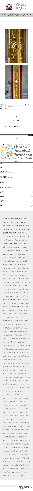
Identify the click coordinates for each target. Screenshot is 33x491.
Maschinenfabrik (21, 390)
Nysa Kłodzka (16, 398)
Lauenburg (13, 292)
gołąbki (7, 345)
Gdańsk (27, 229)
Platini (9, 402)
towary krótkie (5, 465)
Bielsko (22, 233)
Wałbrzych (13, 246)
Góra (18, 376)
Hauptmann (21, 377)
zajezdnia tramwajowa (18, 472)
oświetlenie (27, 349)
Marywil (18, 278)
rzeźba (27, 310)
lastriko (13, 306)
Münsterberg (14, 257)
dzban (16, 429)
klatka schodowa (10, 218)
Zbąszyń (17, 282)
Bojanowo (4, 366)
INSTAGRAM (8, 14)
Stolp (21, 239)
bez (11, 342)
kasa (17, 436)
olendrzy (25, 450)
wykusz (25, 471)
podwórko (9, 226)
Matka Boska (4, 391)
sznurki (15, 464)
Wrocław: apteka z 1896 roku (4, 171)
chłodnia (9, 426)
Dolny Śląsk (4, 320)
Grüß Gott (10, 376)
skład (23, 352)
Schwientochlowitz (25, 408)
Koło (28, 384)
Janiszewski (14, 380)
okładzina (26, 307)
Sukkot (26, 412)
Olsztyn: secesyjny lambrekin (3, 176)
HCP (3, 377)
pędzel (27, 457)
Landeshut (20, 324)
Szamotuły (8, 282)
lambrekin (4, 240)
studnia (23, 236)
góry (11, 345)
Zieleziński (25, 419)
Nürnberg (20, 398)
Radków (4, 405)
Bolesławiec (4, 288)
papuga (25, 451)
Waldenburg (8, 246)
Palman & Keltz (5, 401)
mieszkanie (14, 307)
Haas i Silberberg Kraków (9, 377)
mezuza (13, 267)
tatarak (19, 464)
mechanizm (16, 444)
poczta (25, 454)
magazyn (22, 443)
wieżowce (4, 355)
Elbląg (23, 275)
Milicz (14, 327)
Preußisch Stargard (6, 331)
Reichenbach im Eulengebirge (7, 264)
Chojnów (17, 288)
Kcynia (24, 383)
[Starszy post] (32, 116)
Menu (3, 14)
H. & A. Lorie (22, 376)
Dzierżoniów (8, 261)
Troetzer (11, 415)
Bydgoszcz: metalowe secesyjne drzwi (5, 186)
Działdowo (9, 320)
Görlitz (17, 261)
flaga (20, 430)
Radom (23, 232)
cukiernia (13, 426)
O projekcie (16, 15)
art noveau (17, 219)
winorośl (4, 314)
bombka (26, 423)
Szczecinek (9, 299)
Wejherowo (24, 338)
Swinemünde (4, 299)
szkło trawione (5, 233)
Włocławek (17, 250)
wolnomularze (5, 471)
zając (17, 314)
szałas (8, 464)
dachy (26, 282)
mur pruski (17, 267)
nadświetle (21, 271)
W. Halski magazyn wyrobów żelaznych (22, 416)
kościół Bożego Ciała (6, 440)
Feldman (25, 370)
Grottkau (15, 289)
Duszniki (10, 369)
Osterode (21, 328)
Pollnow (17, 402)
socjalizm (24, 461)
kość (11, 440)
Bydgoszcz (7, 225)
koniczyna (24, 437)
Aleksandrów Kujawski (11, 359)
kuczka (13, 271)
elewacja (10, 233)
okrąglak (17, 450)
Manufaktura (8, 390)
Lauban (24, 324)
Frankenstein (21, 320)
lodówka (4, 443)
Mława (18, 394)
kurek (28, 440)
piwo (10, 454)
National (4, 397)
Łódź (3, 225)
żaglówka (26, 356)
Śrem (3, 274)
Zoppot (18, 246)
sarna (10, 461)
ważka (15, 313)
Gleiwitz (10, 243)
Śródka (26, 355)
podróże (19, 254)
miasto (4, 307)
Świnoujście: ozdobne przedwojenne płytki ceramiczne (7, 172)
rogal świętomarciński (16, 458)
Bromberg (27, 225)
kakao (10, 436)
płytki (7, 229)
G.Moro (4, 373)
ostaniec (7, 451)
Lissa (13, 253)
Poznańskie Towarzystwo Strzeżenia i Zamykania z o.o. (10, 404)
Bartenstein (18, 363)
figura (17, 430)
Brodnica (21, 366)
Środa (7, 475)
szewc (11, 464)
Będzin (4, 275)
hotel (17, 345)
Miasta (18, 14)
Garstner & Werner (13, 373)
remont (6, 458)
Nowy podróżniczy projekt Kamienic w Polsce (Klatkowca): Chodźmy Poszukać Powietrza (16, 144)
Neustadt (19, 257)
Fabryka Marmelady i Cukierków (18, 370)
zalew (28, 472)
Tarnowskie (19, 299)
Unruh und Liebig (5, 416)
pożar (7, 457)
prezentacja (12, 457)
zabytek (8, 472)
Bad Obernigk (5, 363)
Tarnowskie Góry (24, 299)
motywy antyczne (21, 349)
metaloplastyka (23, 348)
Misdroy (22, 278)
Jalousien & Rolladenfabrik (7, 380)
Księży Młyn (4, 387)
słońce (22, 260)
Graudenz (23, 243)
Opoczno (17, 328)
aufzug (9, 422)
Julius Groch (4, 383)
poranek (4, 457)
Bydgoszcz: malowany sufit (3, 182)
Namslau (20, 395)
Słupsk (25, 239)
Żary (11, 247)
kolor (20, 437)
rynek (7, 285)
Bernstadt (23, 274)
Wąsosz (4, 419)
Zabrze (22, 250)
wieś (8, 468)
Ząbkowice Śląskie (23, 341)
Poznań (13, 219)
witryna (13, 106)
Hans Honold (16, 377)
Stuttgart (21, 412)
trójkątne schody (10, 313)
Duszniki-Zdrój (15, 369)
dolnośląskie (27, 426)
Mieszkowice (9, 327)
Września (28, 268)
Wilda (16, 253)
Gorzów (26, 233)
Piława (23, 401)
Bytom (14, 232)
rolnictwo (22, 458)
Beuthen (10, 232)
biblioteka (4, 303)
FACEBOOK (14, 14)
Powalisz (21, 402)
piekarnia (26, 267)
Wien (28, 338)
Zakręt (10, 419)
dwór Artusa (11, 429)
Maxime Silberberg (10, 391)
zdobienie (13, 355)
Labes (3, 292)
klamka (8, 260)
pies (7, 454)
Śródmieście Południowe (19, 475)
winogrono (18, 285)
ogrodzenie (21, 307)
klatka (29, 253)
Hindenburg (25, 247)
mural (11, 254)
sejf (19, 352)
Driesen (16, 275)
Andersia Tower (19, 359)
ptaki (18, 233)
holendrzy (21, 433)
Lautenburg (27, 387)
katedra (4, 260)
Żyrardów (22, 356)
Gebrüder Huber (23, 373)
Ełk (13, 320)
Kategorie (24, 14)
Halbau (4, 321)
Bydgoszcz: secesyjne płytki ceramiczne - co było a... (6, 187)
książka (20, 440)
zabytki (12, 472)
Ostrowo (23, 257)
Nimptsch (23, 397)
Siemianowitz (20, 264)
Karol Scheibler (19, 383)
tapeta (12, 268)
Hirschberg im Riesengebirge (24, 261)
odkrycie (4, 450)
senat (17, 461)
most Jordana (11, 349)
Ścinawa (4, 475)
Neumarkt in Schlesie (10, 397)
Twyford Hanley (21, 415)
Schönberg (4, 409)
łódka (24, 314)
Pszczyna (15, 331)
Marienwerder (13, 278)
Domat (7, 369)
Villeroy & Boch (11, 338)
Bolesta (8, 366)
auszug (13, 422)
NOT (21, 394)
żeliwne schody (5, 232)
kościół (9, 271)
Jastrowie (26, 380)
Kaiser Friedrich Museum (11, 383)
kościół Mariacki (5, 306)
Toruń (25, 226)
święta (14, 356)
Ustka (10, 416)
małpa (12, 444)
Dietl (3, 369)
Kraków (12, 225)
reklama (4, 222)
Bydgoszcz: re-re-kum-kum (3, 181)
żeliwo (23, 229)
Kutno (9, 387)
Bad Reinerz (10, 363)
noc (17, 307)
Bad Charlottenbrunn (22, 362)
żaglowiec (7, 274)
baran (21, 422)
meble (7, 254)
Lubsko (17, 292)
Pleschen (7, 296)
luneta (12, 443)
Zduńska (4, 341)
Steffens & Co (23, 409)
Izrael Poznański (25, 321)
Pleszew (11, 296)
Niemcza (19, 397)
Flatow (16, 320)
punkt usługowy (5, 310)
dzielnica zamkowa (21, 429)
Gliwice (15, 243)
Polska (28, 257)
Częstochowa (16, 247)
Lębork (21, 292)
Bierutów (28, 274)
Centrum (4, 261)
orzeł (29, 450)
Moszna (22, 327)
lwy (19, 443)
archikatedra (5, 422)
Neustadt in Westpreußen (6, 328)
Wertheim (13, 282)
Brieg (25, 260)
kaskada (24, 436)
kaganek (27, 345)
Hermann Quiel (27, 377)
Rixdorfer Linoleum (23, 405)
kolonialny (4, 271)
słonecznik (4, 313)
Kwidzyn (8, 278)
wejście (14, 285)
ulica (27, 236)
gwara (8, 433)
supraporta (7, 268)
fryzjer (27, 303)
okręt (21, 450)
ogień (8, 450)
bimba (8, 303)
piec (10, 229)
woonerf (10, 471)
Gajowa (7, 373)
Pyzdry (25, 404)
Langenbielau (8, 292)
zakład (24, 472)
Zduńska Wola (9, 341)
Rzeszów (19, 268)
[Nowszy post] (0, 116)
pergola (4, 454)
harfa (17, 433)
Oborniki (13, 328)
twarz (20, 465)
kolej (17, 437)
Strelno (13, 412)
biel (27, 422)
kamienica (4, 218)
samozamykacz (5, 461)
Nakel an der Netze (26, 292)
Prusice (11, 331)
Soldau (4, 335)
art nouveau (20, 226)
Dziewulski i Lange (5, 289)
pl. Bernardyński (14, 454)
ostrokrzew (12, 451)
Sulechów (4, 282)
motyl (16, 349)
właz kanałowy (24, 285)
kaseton (20, 436)
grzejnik (4, 433)
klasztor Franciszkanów (10, 437)
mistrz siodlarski (26, 444)
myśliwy (14, 447)
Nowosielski (10, 398)
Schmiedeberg (27, 296)
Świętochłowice (26, 475)
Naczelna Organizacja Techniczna (8, 395)
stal (28, 461)
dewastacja (21, 426)
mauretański (18, 348)
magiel (9, 348)
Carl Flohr (17, 240)
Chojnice (13, 288)
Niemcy (16, 397)
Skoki (12, 409)
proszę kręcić (22, 457)
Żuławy (18, 356)
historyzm (24, 253)
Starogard (22, 335)
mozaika (14, 260)
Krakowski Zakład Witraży (7, 253)
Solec (7, 335)
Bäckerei (20, 317)
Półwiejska (20, 331)
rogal (10, 458)
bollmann (21, 423)
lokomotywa (4, 348)
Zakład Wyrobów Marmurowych (18, 419)
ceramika (14, 342)
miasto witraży (8, 307)
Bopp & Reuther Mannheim (15, 366)
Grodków (11, 289)
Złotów (4, 342)
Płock (12, 281)
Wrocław (20, 222)
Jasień (18, 380)
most (7, 349)
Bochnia (8, 317)
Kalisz (22, 240)
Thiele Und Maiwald (5, 415)
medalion (21, 444)
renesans (16, 310)
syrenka (4, 464)
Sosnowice (17, 335)
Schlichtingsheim (5, 408)
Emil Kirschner (27, 369)
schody (25, 222)
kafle (20, 218)
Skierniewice (25, 334)
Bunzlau (9, 288)
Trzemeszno (16, 415)
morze (3, 349)
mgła (28, 348)
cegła (11, 303)
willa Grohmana (23, 468)
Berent (27, 363)
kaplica (13, 436)
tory (25, 464)
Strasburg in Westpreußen (7, 412)
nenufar (25, 271)
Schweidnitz (12, 250)
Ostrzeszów (26, 328)
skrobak (20, 461)
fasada (13, 430)
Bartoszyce (23, 363)
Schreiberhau (10, 334)
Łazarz (4, 247)
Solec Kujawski (12, 335)
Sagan (22, 296)
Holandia (7, 321)
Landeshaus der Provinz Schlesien (19, 387)
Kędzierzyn (4, 324)
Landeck (15, 324)
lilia (17, 306)
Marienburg (4, 327)
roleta (20, 310)
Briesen (12, 317)
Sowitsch (25, 264)
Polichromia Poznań (17, 296)
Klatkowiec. (4, 384)
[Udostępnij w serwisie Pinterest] (32, 104)
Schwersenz (15, 334)
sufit (8, 222)
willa (3, 236)
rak (3, 458)
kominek (4, 254)
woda (8, 314)
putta (9, 239)
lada (10, 306)
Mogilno (4, 394)
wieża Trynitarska (24, 313)
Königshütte (18, 236)
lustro (16, 443)
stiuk (28, 246)
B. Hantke (15, 362)
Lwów (3, 390)
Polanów (13, 402)
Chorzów (13, 236)
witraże (8, 219)
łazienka (21, 355)
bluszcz (14, 423)
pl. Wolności (21, 454)
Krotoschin (4, 257)
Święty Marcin (9, 356)
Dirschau (21, 288)
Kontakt (22, 15)
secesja (16, 218)
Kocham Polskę (15, 384)
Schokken (10, 408)
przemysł (4, 352)
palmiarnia (20, 451)
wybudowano (15, 471)
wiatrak (19, 313)
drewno (16, 225)
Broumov (26, 366)
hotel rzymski (26, 433)
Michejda (21, 391)
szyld (18, 260)
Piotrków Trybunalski (6, 250)
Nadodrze (15, 395)
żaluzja (11, 274)
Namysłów (24, 395)
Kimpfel (28, 383)
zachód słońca (12, 314)
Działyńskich (21, 369)
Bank (14, 363)
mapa (3, 444)
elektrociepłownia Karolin (7, 430)
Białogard (4, 317)
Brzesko (16, 317)
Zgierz (13, 341)
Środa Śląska (12, 475)
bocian (18, 423)
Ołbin (3, 296)
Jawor (26, 289)
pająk (16, 451)
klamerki (4, 437)
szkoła (11, 285)
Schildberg (4, 334)
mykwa (11, 447)
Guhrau (14, 376)
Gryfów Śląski (5, 376)
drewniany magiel (5, 429)
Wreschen (23, 268)
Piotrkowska (4, 281)
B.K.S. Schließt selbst (17, 274)
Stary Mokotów (17, 409)
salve (3, 268)
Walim (17, 338)
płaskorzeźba (11, 310)
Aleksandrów (5, 359)
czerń (17, 426)
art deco (7, 342)
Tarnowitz (14, 299)
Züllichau (21, 282)
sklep (7, 106)
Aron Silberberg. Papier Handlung (8, 362)
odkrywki (22, 267)
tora (22, 464)
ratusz (4, 285)
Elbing (20, 275)
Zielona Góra (4, 239)
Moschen (17, 327)
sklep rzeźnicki (21, 225)
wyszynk (4, 472)
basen (24, 422)
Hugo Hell (12, 321)
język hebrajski (5, 436)
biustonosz (9, 423)
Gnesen (13, 261)
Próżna (21, 404)
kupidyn (24, 440)
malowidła (23, 219)
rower (24, 310)
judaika (19, 229)
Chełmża (7, 275)
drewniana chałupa (17, 303)
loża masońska (22, 306)
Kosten (24, 384)
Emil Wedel (4, 370)
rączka (17, 352)
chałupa (19, 342)
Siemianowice (15, 264)
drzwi (16, 222)
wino (28, 468)
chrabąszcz (4, 426)
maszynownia (8, 444)
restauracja (9, 352)
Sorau (3, 246)
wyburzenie (20, 471)
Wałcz (20, 338)
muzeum (16, 271)
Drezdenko (11, 275)
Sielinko (8, 409)
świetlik (13, 240)
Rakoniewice (8, 405)
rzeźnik (9, 240)
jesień (20, 345)
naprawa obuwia (20, 447)
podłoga (18, 232)
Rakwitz (13, 405)
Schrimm (24, 281)
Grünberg (13, 239)
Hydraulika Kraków (18, 321)
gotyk (3, 345)
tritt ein (16, 465)
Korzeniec (20, 384)
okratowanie (12, 450)
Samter (21, 281)
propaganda (17, 457)
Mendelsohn (17, 391)
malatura (8, 267)
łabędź (18, 355)
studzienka (24, 254)
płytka (25, 246)
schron (13, 461)
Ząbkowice (17, 341)
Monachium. (8, 394)
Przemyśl (26, 240)
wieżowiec (17, 468)
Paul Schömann (15, 401)
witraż (24, 218)
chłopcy (23, 342)
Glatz (20, 247)
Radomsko (16, 281)
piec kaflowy (15, 226)
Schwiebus (4, 106)
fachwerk (22, 303)
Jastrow (22, 380)
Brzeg (28, 260)
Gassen (18, 373)
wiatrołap (4, 468)
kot (11, 260)
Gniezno (19, 243)
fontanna (24, 430)
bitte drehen (4, 423)
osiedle (4, 451)
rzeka (13, 352)
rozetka (27, 458)
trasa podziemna (11, 465)
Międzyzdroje (27, 278)
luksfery (8, 443)
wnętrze (4, 219)
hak (13, 345)
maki (26, 306)
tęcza (23, 465)
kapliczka (25, 250)
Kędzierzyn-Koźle (10, 324)
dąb (29, 282)
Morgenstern (14, 394)
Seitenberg (19, 334)
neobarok (25, 447)
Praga (9, 281)
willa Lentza (9, 355)
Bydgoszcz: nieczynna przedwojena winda (5, 183)
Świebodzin (9, 106)
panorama (15, 254)
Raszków (17, 405)
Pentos (20, 401)
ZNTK (7, 419)
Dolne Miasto (27, 288)
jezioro (24, 345)
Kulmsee (4, 278)
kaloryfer (4, 267)
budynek (20, 253)
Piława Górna (5, 402)
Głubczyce (26, 320)
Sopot (17, 239)
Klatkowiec (4, 226)
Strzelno (17, 412)
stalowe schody (5, 243)
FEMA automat (9, 370)
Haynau (20, 289)
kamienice (14, 229)
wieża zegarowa (12, 468)
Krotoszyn (9, 257)
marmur (13, 348)
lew (1, 106)
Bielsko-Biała (8, 236)
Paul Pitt (10, 401)
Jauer (23, 289)
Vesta (13, 416)
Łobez (20, 314)
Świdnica (8, 247)
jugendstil (12, 222)
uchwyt (27, 465)
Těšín (26, 415)
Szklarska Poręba (5, 338)
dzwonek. (27, 429)
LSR (11, 387)
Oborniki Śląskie (26, 398)
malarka (27, 443)
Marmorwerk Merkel (15, 390)
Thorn (3, 229)
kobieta (15, 233)
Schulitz (15, 408)
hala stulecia (12, 433)
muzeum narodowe (5, 447)
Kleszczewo (9, 384)
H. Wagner (26, 376)
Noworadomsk (5, 398)
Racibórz (24, 331)
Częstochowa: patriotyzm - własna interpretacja (6, 177)
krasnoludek (15, 440)
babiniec (17, 422)
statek (26, 352)
